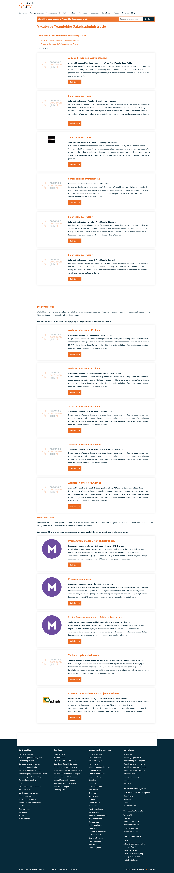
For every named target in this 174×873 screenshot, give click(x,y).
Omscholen (63, 13)
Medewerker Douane (97, 773)
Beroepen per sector (27, 761)
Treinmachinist (94, 802)
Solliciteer (74, 82)
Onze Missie (128, 796)
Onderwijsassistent (96, 754)
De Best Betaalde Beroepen (65, 761)
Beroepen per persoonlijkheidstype (33, 773)
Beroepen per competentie (29, 770)
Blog (133, 13)
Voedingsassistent (96, 809)
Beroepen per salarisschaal (29, 764)
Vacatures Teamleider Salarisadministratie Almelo (59, 44)
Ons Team (127, 799)
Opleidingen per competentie (135, 767)
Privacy (74, 869)
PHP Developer (95, 844)
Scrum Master (94, 796)
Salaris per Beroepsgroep (133, 853)
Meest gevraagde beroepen (65, 783)
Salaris (73, 13)
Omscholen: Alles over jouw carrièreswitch (30, 788)
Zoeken (148, 19)
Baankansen (83, 13)
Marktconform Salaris (27, 799)
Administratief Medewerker (99, 767)
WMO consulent (95, 757)
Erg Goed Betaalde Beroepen (65, 767)
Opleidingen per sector (132, 757)
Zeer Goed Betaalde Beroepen (66, 764)
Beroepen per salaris (131, 857)
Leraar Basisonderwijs (97, 831)
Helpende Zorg (94, 777)
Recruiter (92, 780)
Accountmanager (95, 761)
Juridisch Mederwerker (98, 815)
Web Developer (95, 841)
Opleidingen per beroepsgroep (135, 761)
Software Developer (96, 835)
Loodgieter (93, 828)
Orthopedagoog (95, 770)
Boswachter (93, 790)
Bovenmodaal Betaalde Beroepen (67, 773)
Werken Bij (127, 815)
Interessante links (130, 805)
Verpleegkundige (95, 819)
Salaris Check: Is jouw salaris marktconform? (30, 804)
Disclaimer (63, 869)
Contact (126, 802)
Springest (127, 783)
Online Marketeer (96, 825)
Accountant (93, 764)
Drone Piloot (93, 799)
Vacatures (95, 13)
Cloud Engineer (95, 848)
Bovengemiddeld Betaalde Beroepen (68, 770)
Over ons (125, 13)
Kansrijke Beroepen (61, 786)
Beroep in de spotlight (27, 780)
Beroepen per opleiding (28, 767)
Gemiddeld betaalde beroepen (66, 777)
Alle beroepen (24, 819)
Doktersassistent (95, 786)
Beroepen (23, 13)
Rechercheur (94, 812)
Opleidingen (106, 13)
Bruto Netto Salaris (26, 796)
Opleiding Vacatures (131, 825)
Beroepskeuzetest (37, 13)
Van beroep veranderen (28, 793)
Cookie (53, 869)
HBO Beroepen (60, 754)
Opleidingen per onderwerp (134, 764)
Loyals (147, 869)
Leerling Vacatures (130, 828)
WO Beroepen (59, 757)
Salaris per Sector (130, 850)
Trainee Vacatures (130, 831)
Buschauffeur (94, 806)
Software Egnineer (96, 838)
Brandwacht (93, 793)
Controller (93, 783)
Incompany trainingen (132, 777)
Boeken (126, 780)
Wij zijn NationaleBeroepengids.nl (136, 793)
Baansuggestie (51, 13)
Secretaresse (94, 822)
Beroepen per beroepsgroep (30, 757)
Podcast (117, 13)
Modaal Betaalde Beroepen (64, 780)
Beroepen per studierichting (30, 777)
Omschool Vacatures (131, 821)
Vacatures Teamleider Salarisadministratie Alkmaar (60, 41)
